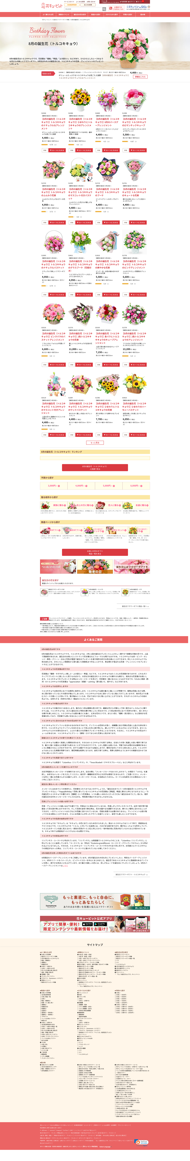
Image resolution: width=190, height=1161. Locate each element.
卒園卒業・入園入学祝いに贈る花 (49, 1140)
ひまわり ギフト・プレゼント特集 (89, 962)
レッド (81, 1046)
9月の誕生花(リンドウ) (123, 968)
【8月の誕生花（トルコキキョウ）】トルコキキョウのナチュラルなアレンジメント (94, 76)
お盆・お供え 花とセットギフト (88, 958)
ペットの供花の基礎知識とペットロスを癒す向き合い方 (132, 1071)
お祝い (43, 999)
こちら (65, 865)
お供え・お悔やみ (47, 966)
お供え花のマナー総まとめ (124, 1082)
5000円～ (121, 999)
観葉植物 (44, 1054)
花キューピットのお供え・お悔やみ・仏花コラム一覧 (132, 1067)
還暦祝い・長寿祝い (47, 1014)
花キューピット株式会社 (90, 1146)
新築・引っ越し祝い (47, 1003)
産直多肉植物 (83, 1016)
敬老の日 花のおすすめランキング (89, 970)
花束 (80, 995)
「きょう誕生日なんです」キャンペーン (90, 986)
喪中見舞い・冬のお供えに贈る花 (105, 1135)
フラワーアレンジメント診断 (124, 1104)
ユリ (117, 962)
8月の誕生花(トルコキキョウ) (50, 958)
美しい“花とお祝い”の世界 (124, 1094)
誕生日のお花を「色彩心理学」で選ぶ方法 (91, 1069)
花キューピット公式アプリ (125, 1140)
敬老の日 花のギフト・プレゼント (63, 1135)
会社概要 (113, 1125)
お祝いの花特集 (46, 954)
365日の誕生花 (89, 1140)
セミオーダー (83, 1026)
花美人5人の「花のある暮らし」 (125, 1092)
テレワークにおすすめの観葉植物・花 (127, 1100)
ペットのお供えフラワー (48, 1038)
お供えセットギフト (78, 1140)
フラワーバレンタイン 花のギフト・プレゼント (64, 1138)
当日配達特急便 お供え (48, 1024)
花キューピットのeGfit (85, 1038)
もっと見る (95, 443)
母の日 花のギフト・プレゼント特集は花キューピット (54, 1133)
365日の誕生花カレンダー (49, 1067)
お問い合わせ (91, 2)
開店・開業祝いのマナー (48, 1069)
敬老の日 (44, 1020)
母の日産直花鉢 (75, 1133)
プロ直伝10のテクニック (123, 1090)
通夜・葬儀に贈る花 (47, 972)
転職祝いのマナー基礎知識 (87, 1075)
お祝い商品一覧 (46, 997)
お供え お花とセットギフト (49, 1034)
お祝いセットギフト (65, 1140)
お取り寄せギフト (46, 1048)
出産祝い (44, 1010)
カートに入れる (58, 150)
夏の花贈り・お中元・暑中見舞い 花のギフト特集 (93, 964)
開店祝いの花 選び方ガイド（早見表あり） (91, 1088)
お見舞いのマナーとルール (87, 1080)
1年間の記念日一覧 (122, 1108)
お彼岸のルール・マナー (123, 1078)
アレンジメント (83, 993)
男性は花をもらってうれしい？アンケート (128, 1098)
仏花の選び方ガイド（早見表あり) (126, 1084)
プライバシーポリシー (124, 1125)
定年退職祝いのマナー (48, 1071)
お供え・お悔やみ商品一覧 (49, 1026)
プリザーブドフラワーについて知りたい (128, 1114)
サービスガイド (69, 2)
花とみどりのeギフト (85, 1036)
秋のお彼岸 (82, 978)
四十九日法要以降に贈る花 (49, 970)
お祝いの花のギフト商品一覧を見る (95, 552)
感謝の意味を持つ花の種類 (124, 1116)
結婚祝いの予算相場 (85, 1071)
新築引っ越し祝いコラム (86, 1082)
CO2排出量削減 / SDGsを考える (125, 1088)
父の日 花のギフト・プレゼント (106, 1133)
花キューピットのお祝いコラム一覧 (89, 1067)
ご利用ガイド (96, 1125)
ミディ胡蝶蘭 (45, 1056)
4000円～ (121, 997)
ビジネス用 (44, 1050)
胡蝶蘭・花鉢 (45, 974)
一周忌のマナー (120, 1073)
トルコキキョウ (120, 964)
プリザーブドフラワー (48, 976)
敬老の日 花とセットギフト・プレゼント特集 (92, 974)
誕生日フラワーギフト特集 (49, 956)
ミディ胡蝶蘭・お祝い (85, 1006)
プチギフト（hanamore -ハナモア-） (53, 978)
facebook (52, 1130)
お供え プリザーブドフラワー (50, 1036)
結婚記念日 (44, 964)
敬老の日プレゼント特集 (48, 982)
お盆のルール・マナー (122, 1077)
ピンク (81, 1042)
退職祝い (44, 962)
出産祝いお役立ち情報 (85, 1073)
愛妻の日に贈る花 (45, 1138)
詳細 (44, 150)
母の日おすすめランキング (88, 1133)
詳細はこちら (140, 76)
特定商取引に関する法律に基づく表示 (50, 1127)
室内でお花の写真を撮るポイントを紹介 (128, 1102)
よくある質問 (80, 2)
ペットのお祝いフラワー (48, 1018)
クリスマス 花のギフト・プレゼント (84, 1135)
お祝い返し (44, 1044)
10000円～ (122, 1003)
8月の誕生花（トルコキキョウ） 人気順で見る (95, 467)
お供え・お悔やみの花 (48, 968)
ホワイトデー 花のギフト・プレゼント (89, 1138)
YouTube (65, 1130)
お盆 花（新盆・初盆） (85, 956)
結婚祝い (44, 1008)
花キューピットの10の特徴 (124, 1106)
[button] (141, 1143)
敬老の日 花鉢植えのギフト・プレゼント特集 (92, 972)
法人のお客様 (88, 5)
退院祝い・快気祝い (47, 1012)
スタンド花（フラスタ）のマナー (89, 1078)
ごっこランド (77, 1130)
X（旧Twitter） (44, 1130)
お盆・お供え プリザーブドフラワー (89, 960)
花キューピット (44, 1125)
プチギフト (44, 1016)
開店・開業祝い (46, 960)
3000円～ (121, 995)
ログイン (132, 2)
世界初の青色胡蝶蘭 (85, 1010)
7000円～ (121, 1001)
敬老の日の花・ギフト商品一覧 (88, 976)
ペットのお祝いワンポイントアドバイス (91, 1077)
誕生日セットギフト (122, 970)
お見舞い (44, 1046)
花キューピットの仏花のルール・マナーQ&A (129, 1069)
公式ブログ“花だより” (89, 1130)
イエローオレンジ (84, 1044)
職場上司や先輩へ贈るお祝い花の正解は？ (91, 1086)
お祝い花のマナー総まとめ (87, 1084)
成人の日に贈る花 (120, 1135)
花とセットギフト (84, 1024)
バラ (117, 960)
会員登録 (124, 2)
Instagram (58, 1130)
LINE (71, 1130)
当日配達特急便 (72, 5)
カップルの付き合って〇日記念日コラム (128, 1110)
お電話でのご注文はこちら (118, 8)
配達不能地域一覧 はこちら (123, 620)
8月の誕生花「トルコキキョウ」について (128, 1112)
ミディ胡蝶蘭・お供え (85, 1008)
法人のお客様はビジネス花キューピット (61, 1125)
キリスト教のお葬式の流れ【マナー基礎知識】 (130, 1080)
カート (140, 2)
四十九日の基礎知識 (122, 1075)
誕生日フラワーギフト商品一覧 (125, 958)
